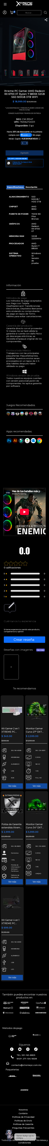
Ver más (40, 650)
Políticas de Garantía (23, 1124)
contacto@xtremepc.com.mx (26, 1065)
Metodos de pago (12, 1028)
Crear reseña (24, 640)
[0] (11, 13)
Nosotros (23, 1110)
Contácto (23, 1113)
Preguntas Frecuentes (23, 1128)
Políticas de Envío (23, 1120)
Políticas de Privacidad (23, 1117)
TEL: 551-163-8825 (26, 1055)
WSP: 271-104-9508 (27, 1058)
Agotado (24, 153)
